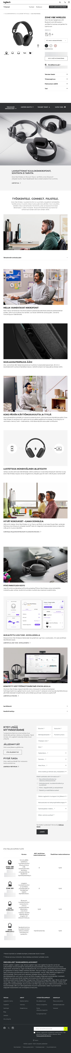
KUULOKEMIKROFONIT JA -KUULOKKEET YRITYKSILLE (17, 13)
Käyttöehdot (17, 1047)
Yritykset (6, 7)
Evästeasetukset (40, 1047)
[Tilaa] (66, 1029)
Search (53, 2)
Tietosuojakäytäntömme (43, 1036)
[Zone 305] (10, 884)
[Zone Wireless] (10, 904)
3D (38, 46)
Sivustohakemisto (51, 1047)
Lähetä (42, 832)
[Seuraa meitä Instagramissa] (13, 1028)
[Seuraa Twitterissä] (9, 1028)
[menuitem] (31, 7)
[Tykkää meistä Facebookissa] (4, 1028)
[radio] (6, 52)
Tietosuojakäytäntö (28, 1047)
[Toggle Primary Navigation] (69, 2)
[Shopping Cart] (65, 2)
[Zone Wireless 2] (10, 925)
